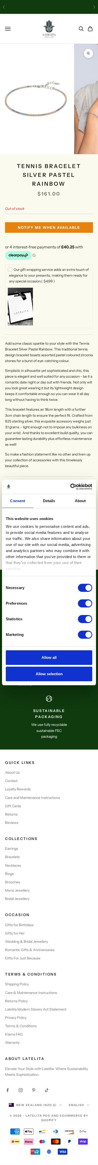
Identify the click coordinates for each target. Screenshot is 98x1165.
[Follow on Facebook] (7, 1090)
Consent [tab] (17, 501)
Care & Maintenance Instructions (31, 992)
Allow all (49, 657)
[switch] (85, 603)
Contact (11, 781)
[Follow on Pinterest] (33, 1090)
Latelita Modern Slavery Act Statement (35, 1009)
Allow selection (49, 674)
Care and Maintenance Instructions (32, 797)
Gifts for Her (15, 933)
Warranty (12, 1042)
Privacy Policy (15, 1017)
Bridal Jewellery (17, 898)
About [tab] (80, 501)
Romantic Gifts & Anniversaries (30, 950)
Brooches (12, 882)
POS (47, 1115)
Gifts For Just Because (22, 958)
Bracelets (12, 857)
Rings (9, 873)
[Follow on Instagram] (20, 1090)
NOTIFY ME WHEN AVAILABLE (49, 227)
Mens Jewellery (17, 890)
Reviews (11, 822)
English (76, 1105)
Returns (11, 814)
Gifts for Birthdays (19, 925)
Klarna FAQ (14, 1034)
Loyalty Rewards (18, 789)
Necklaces (13, 865)
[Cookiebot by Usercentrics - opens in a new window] (70, 486)
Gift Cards (13, 806)
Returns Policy (16, 1001)
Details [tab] (49, 501)
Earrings (11, 848)
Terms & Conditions (21, 1026)
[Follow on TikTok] (46, 1090)
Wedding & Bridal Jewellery (26, 941)
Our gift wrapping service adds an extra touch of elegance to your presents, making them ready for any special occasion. (49, 275)
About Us (12, 772)
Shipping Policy (17, 984)
